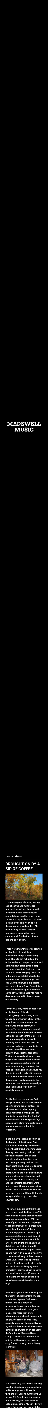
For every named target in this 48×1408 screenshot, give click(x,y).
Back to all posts (14, 856)
